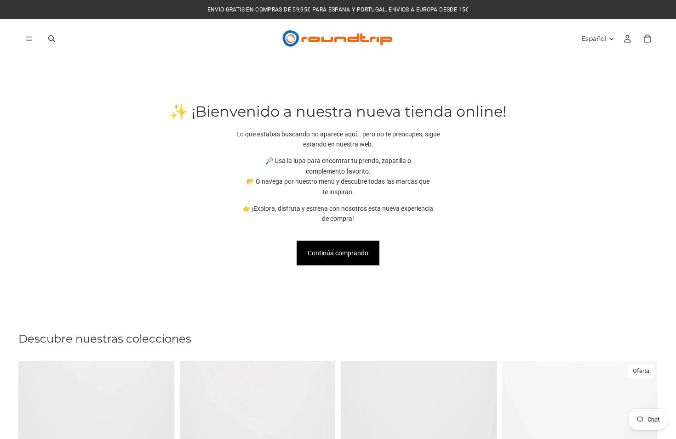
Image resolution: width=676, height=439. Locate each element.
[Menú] (29, 38)
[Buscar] (51, 38)
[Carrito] (647, 38)
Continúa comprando (338, 253)
